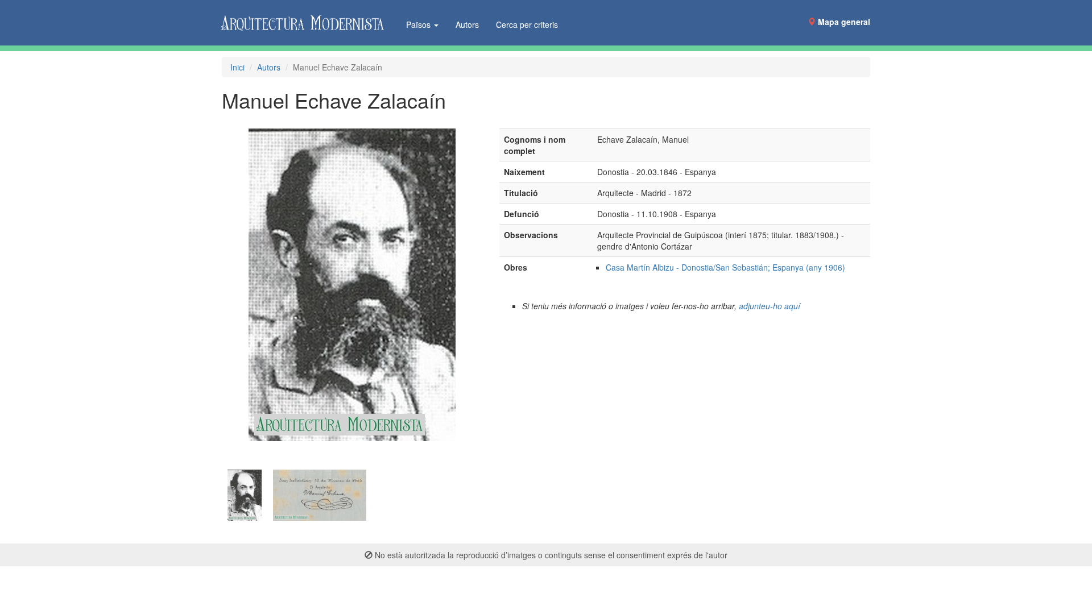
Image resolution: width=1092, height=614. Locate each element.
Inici (237, 67)
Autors (467, 24)
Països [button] (419, 24)
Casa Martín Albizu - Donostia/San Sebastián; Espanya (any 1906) (725, 267)
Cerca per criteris (527, 24)
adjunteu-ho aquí (769, 306)
